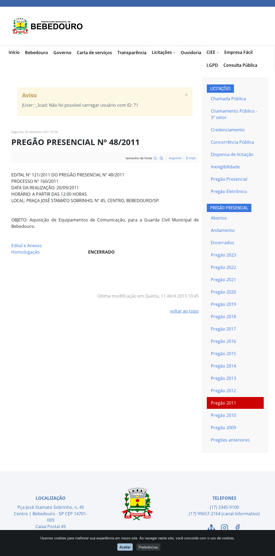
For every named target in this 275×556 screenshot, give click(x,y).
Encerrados (222, 243)
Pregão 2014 (223, 366)
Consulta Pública (240, 65)
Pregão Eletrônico (229, 191)
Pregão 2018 (223, 317)
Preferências (148, 547)
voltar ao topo (184, 311)
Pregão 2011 (223, 403)
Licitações (162, 52)
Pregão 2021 (223, 280)
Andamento (223, 230)
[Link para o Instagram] (224, 528)
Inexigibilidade (225, 167)
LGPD (212, 65)
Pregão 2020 (223, 292)
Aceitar (125, 547)
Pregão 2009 (223, 428)
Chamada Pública (228, 99)
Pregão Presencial (229, 179)
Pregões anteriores (230, 440)
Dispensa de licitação (232, 154)
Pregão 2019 (223, 304)
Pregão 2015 (223, 354)
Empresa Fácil (238, 52)
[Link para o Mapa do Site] (211, 528)
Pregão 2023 (223, 255)
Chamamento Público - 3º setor (234, 114)
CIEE (211, 52)
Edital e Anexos (26, 246)
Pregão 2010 (223, 415)
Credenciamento (228, 130)
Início (14, 52)
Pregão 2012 (223, 391)
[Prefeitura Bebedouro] (46, 26)
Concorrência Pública (232, 142)
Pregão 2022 (223, 267)
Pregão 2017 (223, 329)
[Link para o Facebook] (237, 528)
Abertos (219, 218)
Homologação (25, 252)
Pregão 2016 (223, 341)
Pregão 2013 (223, 378)
